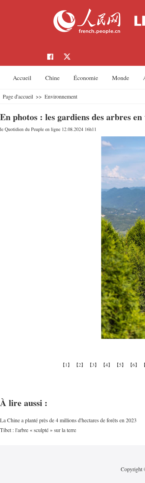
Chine (52, 78)
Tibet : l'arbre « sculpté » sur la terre (38, 429)
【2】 (80, 364)
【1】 (67, 364)
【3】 (94, 364)
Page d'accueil (18, 96)
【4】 (107, 364)
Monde (120, 78)
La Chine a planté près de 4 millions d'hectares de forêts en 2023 (68, 420)
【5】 (121, 364)
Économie (86, 78)
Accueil (22, 78)
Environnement (61, 96)
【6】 (134, 364)
